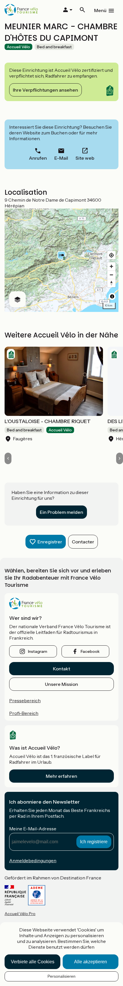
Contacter (83, 542)
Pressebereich (25, 700)
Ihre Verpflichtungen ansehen (45, 90)
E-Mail (61, 158)
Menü (100, 10)
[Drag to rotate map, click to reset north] (111, 283)
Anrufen (38, 158)
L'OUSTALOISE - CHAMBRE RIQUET (48, 421)
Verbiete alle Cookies (32, 961)
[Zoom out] (111, 275)
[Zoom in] (111, 266)
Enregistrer (49, 542)
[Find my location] (111, 255)
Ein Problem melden (61, 512)
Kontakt (61, 669)
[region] (61, 260)
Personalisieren (61, 976)
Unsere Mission (61, 684)
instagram (37, 651)
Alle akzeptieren (90, 961)
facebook (90, 651)
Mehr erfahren (61, 776)
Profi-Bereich (23, 713)
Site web (85, 158)
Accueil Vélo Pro (20, 913)
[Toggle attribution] (112, 296)
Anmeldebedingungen (32, 860)
